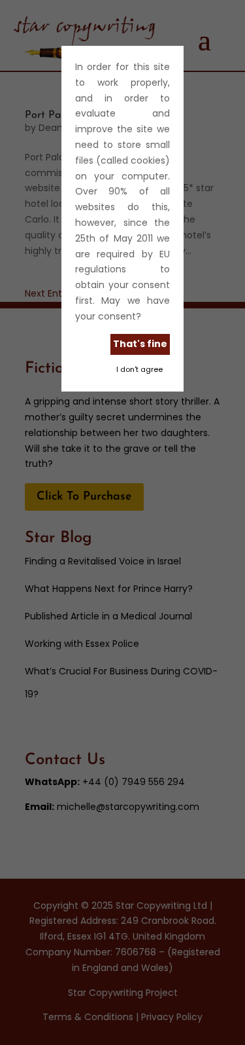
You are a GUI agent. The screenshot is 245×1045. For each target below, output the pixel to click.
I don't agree (139, 369)
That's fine (140, 343)
